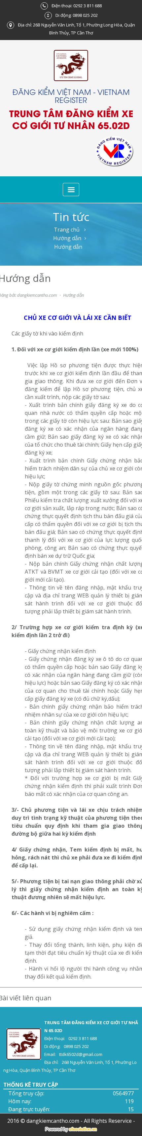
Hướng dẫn (67, 238)
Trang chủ (67, 229)
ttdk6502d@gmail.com (80, 1054)
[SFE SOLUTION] (71, 1129)
